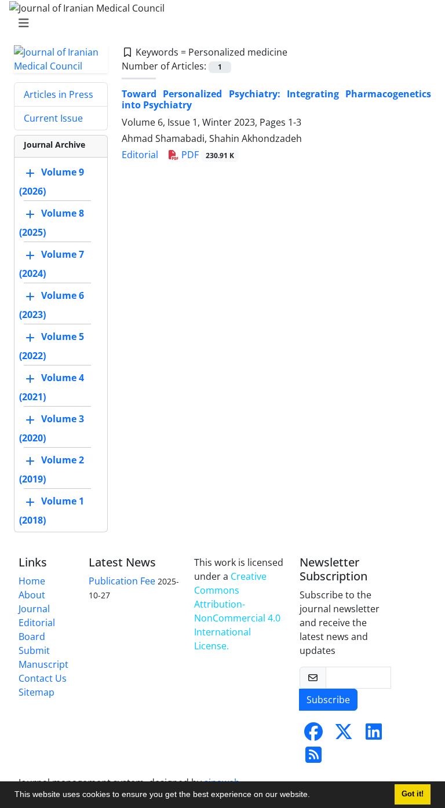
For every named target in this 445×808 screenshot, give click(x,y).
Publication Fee (122, 581)
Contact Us (43, 678)
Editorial (140, 154)
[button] (314, 796)
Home (32, 581)
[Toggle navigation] (219, 23)
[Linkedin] (374, 735)
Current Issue (53, 118)
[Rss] (313, 758)
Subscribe (328, 699)
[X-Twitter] (344, 735)
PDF (206, 154)
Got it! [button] (413, 794)
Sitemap (36, 692)
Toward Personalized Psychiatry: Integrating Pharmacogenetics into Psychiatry (276, 99)
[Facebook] (313, 735)
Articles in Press (58, 94)
